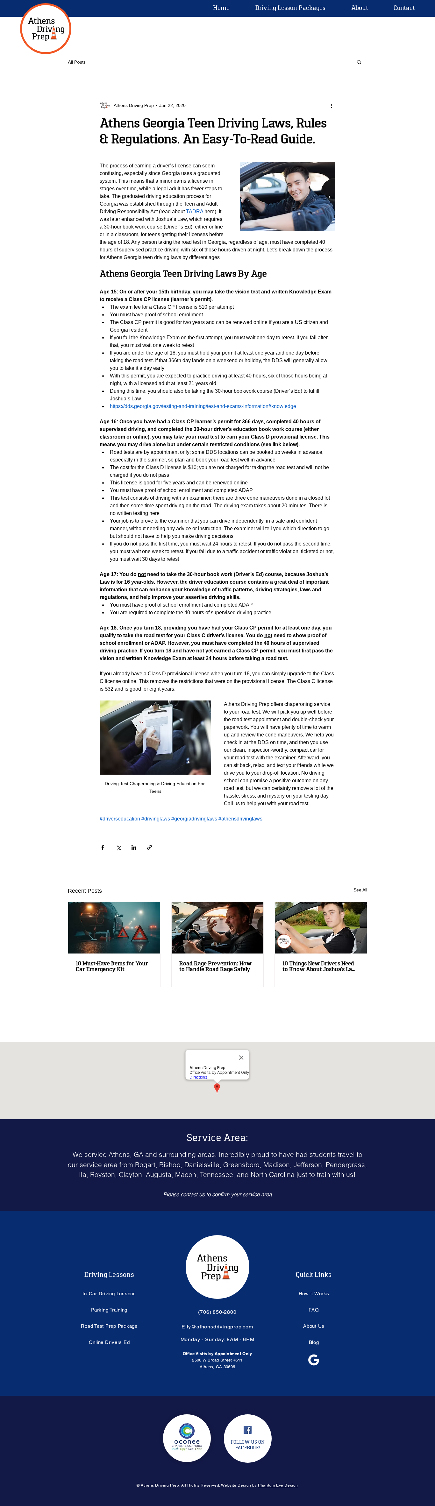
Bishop (170, 1164)
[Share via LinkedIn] (134, 847)
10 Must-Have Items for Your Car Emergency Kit (112, 967)
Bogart (145, 1164)
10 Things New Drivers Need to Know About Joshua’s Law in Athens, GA (319, 967)
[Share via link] (149, 847)
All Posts (77, 62)
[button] (359, 8)
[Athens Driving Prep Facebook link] (248, 1430)
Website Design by (239, 1485)
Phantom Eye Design (278, 1485)
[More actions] (331, 105)
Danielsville (201, 1164)
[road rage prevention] (218, 928)
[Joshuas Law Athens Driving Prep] (321, 928)
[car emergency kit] (114, 928)
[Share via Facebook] (103, 847)
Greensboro (241, 1164)
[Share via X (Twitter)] (118, 847)
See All (360, 889)
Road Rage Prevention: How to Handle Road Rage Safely (215, 967)
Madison (276, 1164)
